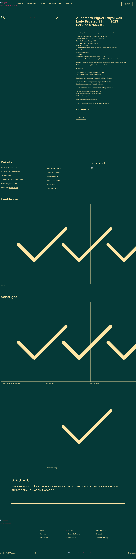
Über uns (68, 4)
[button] (4, 17)
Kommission (31, 4)
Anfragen (81, 117)
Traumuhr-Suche (55, 4)
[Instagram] (35, 553)
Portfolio (19, 4)
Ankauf (42, 4)
